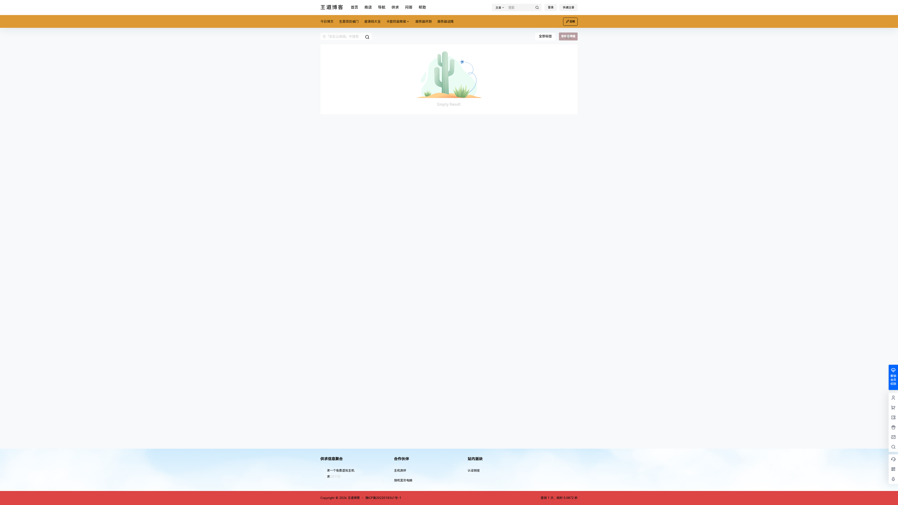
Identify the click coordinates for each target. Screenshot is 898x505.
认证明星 (474, 470)
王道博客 (353, 498)
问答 (409, 7)
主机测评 (400, 470)
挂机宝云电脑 (403, 480)
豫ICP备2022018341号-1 (383, 498)
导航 (381, 7)
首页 (354, 7)
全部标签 (545, 36)
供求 (395, 7)
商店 (368, 7)
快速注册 (568, 7)
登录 (551, 7)
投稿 (572, 21)
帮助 (422, 7)
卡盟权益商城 (396, 21)
